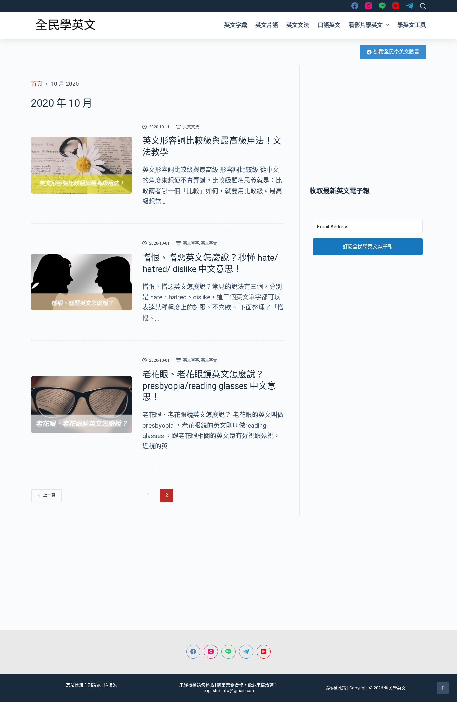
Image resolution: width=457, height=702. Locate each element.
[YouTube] (395, 5)
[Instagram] (368, 5)
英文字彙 (235, 25)
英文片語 (266, 25)
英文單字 (191, 243)
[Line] (382, 5)
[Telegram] (409, 5)
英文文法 (297, 25)
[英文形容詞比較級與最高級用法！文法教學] (81, 165)
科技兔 (110, 684)
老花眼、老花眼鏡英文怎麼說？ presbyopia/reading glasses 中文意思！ (209, 385)
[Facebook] (354, 5)
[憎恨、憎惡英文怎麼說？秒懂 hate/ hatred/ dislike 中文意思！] (81, 282)
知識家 (94, 684)
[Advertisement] (367, 125)
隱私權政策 (335, 687)
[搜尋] (423, 6)
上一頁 (49, 495)
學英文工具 (411, 25)
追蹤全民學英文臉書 (396, 52)
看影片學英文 (366, 25)
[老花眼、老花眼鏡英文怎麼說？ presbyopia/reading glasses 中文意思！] (81, 404)
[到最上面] (443, 688)
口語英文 (328, 25)
